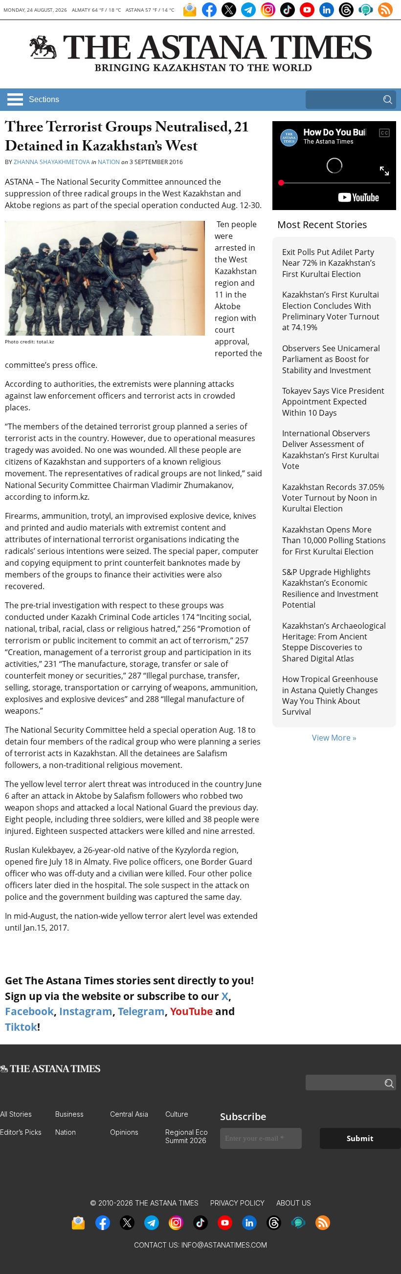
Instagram (85, 1011)
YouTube (191, 1011)
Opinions (124, 1132)
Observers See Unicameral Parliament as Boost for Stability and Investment (331, 359)
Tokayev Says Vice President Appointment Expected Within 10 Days (333, 401)
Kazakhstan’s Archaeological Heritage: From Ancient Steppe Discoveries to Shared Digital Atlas (334, 642)
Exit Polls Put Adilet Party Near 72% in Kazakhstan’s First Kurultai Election (329, 263)
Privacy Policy (237, 1203)
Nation (109, 162)
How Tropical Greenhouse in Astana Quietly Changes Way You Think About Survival (330, 695)
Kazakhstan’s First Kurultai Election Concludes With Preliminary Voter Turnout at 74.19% (330, 311)
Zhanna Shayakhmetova (52, 162)
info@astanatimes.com (224, 1245)
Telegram (141, 1011)
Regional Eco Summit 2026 (186, 1136)
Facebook (29, 1011)
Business (69, 1114)
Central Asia (129, 1114)
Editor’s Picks (21, 1132)
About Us (293, 1203)
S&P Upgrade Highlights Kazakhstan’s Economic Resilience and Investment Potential (330, 588)
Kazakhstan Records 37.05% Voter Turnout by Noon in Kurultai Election (333, 498)
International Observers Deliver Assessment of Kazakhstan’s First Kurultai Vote (330, 449)
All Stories (16, 1114)
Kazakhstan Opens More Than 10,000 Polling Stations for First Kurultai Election (334, 540)
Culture (176, 1114)
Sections (44, 99)
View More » (334, 737)
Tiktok (21, 1027)
